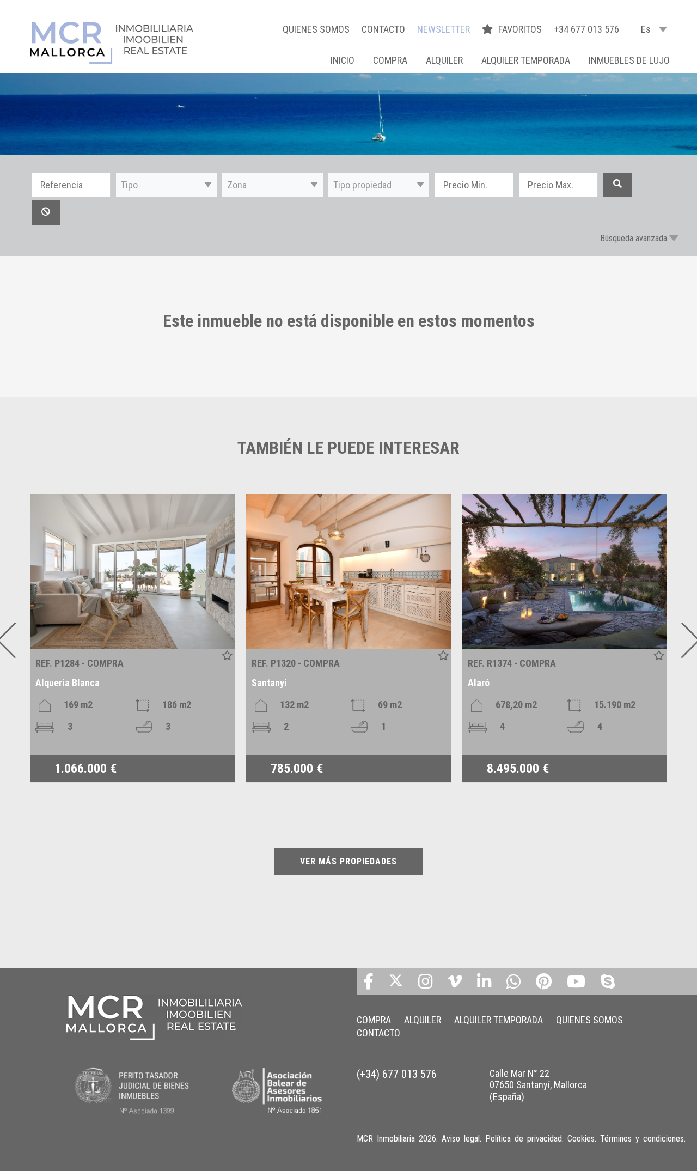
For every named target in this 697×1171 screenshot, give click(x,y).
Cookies (581, 1138)
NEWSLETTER (443, 29)
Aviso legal (461, 1138)
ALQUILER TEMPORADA (525, 60)
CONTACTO (383, 29)
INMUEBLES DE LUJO (629, 60)
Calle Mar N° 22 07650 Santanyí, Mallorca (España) (538, 1085)
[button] (166, 185)
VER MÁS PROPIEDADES (348, 861)
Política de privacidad (523, 1138)
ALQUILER (444, 60)
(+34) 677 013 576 (397, 1074)
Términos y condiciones (642, 1138)
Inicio (342, 60)
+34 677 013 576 (586, 29)
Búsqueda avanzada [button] (633, 238)
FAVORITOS (521, 29)
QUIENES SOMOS (316, 29)
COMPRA (390, 60)
